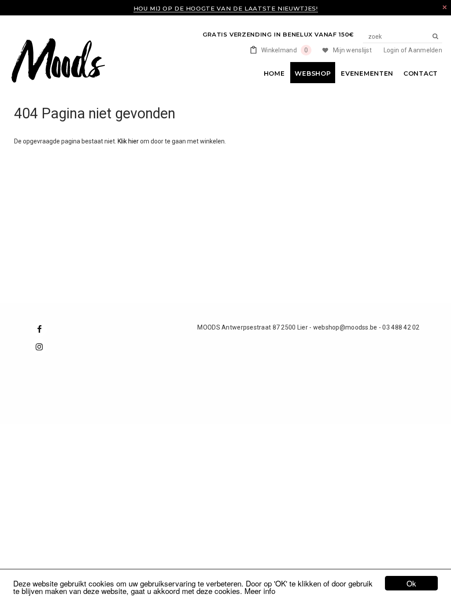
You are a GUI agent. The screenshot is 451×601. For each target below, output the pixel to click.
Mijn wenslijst (352, 50)
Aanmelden (425, 50)
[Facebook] (39, 329)
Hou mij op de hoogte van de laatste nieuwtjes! (225, 8)
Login (391, 50)
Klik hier (129, 141)
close (445, 7)
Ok (411, 583)
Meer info (259, 590)
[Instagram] (39, 346)
